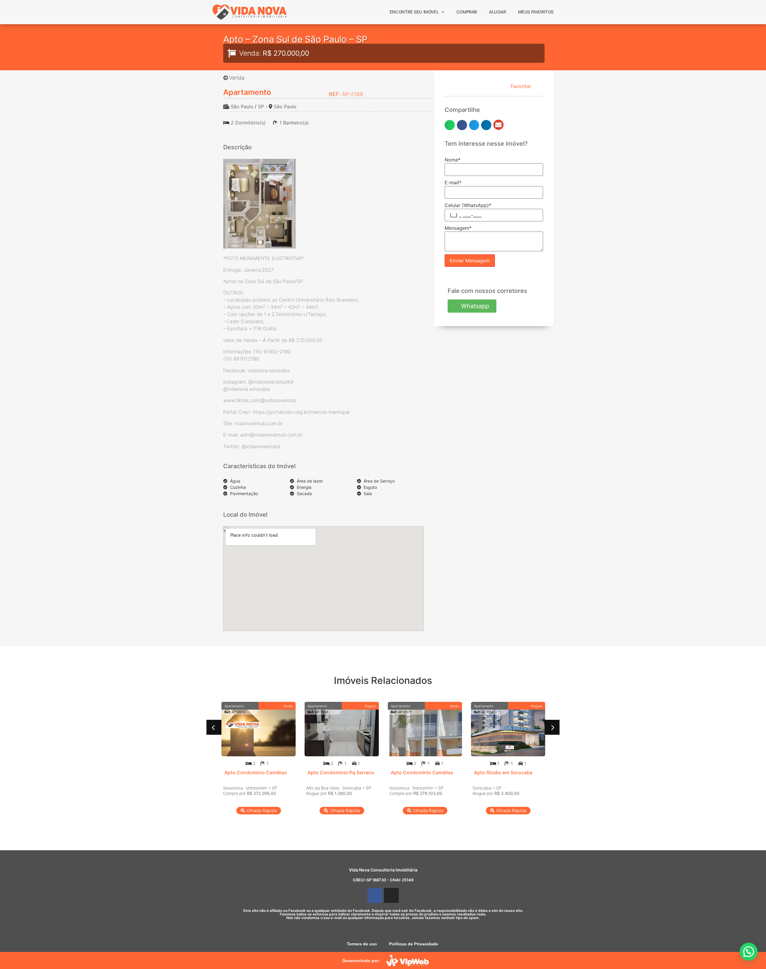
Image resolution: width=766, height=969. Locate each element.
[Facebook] (374, 895)
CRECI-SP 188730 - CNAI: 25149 (383, 879)
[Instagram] (391, 895)
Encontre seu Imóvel (414, 11)
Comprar (466, 11)
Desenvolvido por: (361, 960)
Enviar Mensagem (470, 261)
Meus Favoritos (536, 11)
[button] (450, 125)
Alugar (497, 11)
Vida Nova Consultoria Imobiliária (383, 869)
